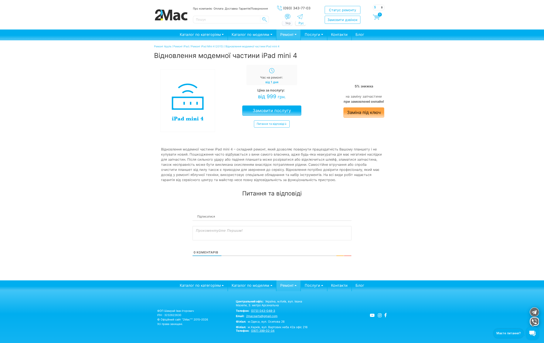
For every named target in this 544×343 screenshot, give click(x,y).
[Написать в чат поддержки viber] (534, 322)
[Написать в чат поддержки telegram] (534, 312)
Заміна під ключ (364, 112)
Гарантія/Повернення (253, 8)
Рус (301, 23)
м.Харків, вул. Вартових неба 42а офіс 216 (271, 327)
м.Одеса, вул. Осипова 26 (260, 321)
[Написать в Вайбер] (287, 17)
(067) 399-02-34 (263, 330)
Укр (288, 23)
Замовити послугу (272, 110)
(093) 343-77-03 (296, 8)
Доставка (231, 8)
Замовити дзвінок (342, 20)
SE (264, 19)
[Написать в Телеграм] (300, 16)
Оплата (218, 8)
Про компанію (202, 8)
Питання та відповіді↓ (272, 123)
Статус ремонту (342, 10)
